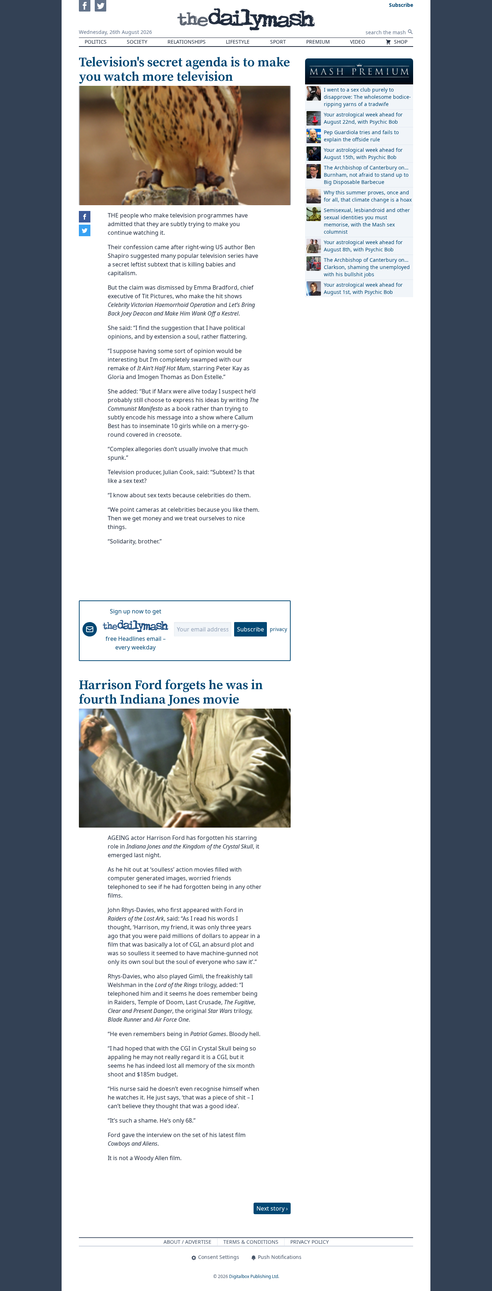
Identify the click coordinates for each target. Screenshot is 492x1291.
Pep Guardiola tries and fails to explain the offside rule (361, 136)
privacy (278, 629)
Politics (96, 41)
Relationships (186, 41)
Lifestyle (238, 41)
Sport (278, 41)
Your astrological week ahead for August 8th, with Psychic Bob (363, 246)
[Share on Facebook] (84, 216)
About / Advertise (187, 1241)
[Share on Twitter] (84, 230)
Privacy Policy (309, 1241)
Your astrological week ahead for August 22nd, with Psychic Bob (363, 118)
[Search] (410, 32)
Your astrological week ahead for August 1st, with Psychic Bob (363, 288)
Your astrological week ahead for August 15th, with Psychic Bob (363, 153)
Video (357, 41)
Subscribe (250, 629)
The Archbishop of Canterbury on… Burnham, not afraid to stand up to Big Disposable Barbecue (366, 174)
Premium (318, 41)
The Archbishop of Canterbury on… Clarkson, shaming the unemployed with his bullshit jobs (367, 267)
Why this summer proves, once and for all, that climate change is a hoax (368, 196)
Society (137, 41)
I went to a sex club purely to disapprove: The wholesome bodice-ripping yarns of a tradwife (367, 96)
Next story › (272, 1208)
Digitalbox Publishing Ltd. (254, 1276)
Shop (400, 41)
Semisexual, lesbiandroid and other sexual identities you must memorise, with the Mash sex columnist (367, 221)
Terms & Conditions (250, 1241)
